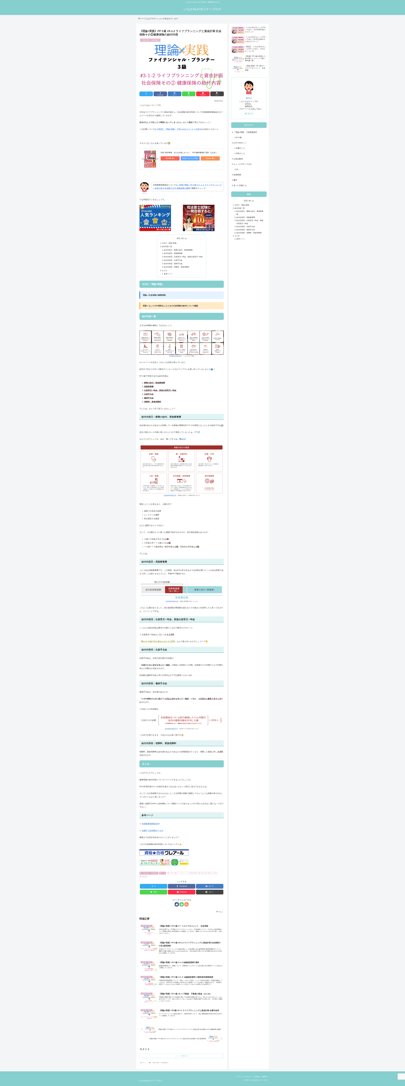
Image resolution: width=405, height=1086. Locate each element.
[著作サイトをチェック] (177, 904)
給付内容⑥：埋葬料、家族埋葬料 (176, 267)
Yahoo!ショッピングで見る (190, 158)
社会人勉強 (214, 873)
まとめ (164, 270)
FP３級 (163, 873)
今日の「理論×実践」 (170, 243)
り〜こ (249, 98)
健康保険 (194, 873)
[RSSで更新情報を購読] (186, 904)
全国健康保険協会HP (175, 356)
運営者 (264, 1076)
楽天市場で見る (170, 158)
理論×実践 (204, 873)
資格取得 (144, 876)
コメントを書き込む (181, 1056)
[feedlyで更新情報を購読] (182, 904)
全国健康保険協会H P (171, 728)
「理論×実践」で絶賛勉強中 (150, 873)
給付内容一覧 (167, 246)
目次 (178, 238)
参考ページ (168, 274)
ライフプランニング (183, 873)
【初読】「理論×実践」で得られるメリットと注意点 (179, 129)
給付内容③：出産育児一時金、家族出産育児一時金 (183, 257)
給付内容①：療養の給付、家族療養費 (178, 250)
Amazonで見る (210, 158)
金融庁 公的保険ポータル (152, 831)
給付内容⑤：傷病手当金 (173, 263)
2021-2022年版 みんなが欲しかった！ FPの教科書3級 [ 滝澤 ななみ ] (188, 152)
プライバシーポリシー (244, 1076)
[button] (217, 94)
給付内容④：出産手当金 (173, 260)
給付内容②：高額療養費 (173, 253)
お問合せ (257, 1076)
